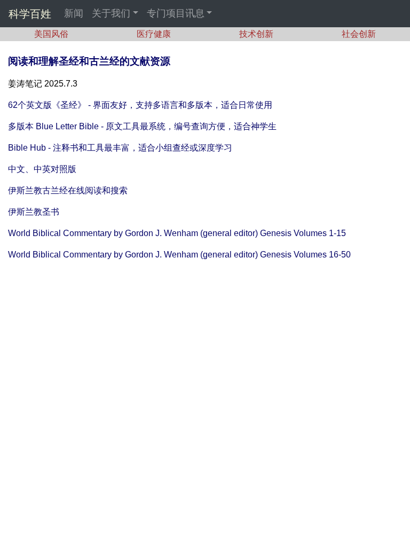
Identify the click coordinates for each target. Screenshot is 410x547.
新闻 (73, 13)
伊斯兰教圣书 (33, 211)
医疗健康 (154, 33)
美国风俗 (51, 33)
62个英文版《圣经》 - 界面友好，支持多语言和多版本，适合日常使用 (140, 105)
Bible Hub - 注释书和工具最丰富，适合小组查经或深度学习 (120, 147)
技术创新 (256, 33)
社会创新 (359, 33)
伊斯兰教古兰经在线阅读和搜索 (68, 190)
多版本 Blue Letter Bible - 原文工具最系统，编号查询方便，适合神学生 (142, 126)
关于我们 (111, 13)
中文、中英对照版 (42, 169)
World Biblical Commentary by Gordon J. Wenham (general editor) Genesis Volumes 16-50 (179, 254)
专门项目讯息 (175, 13)
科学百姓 (30, 14)
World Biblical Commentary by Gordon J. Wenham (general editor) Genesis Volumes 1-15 (177, 233)
